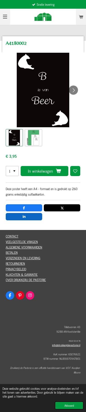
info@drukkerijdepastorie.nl (66, 345)
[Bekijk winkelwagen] (81, 17)
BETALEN (12, 252)
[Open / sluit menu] (5, 17)
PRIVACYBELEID (16, 268)
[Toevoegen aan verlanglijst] (75, 171)
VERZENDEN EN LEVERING (23, 257)
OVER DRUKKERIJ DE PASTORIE (26, 279)
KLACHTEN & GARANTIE (22, 274)
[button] (14, 137)
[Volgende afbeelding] (73, 90)
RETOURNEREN (15, 263)
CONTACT (12, 236)
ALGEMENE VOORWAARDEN (24, 247)
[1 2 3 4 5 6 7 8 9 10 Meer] (12, 171)
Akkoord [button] (69, 405)
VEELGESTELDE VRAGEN (22, 241)
